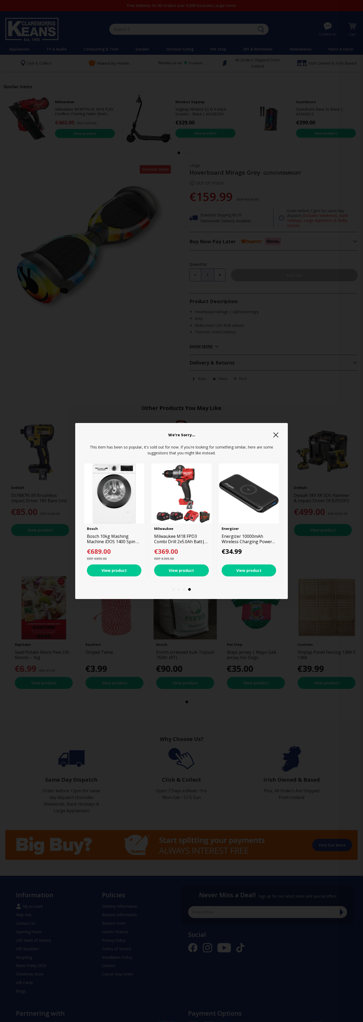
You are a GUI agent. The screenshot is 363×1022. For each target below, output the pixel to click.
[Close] (275, 435)
